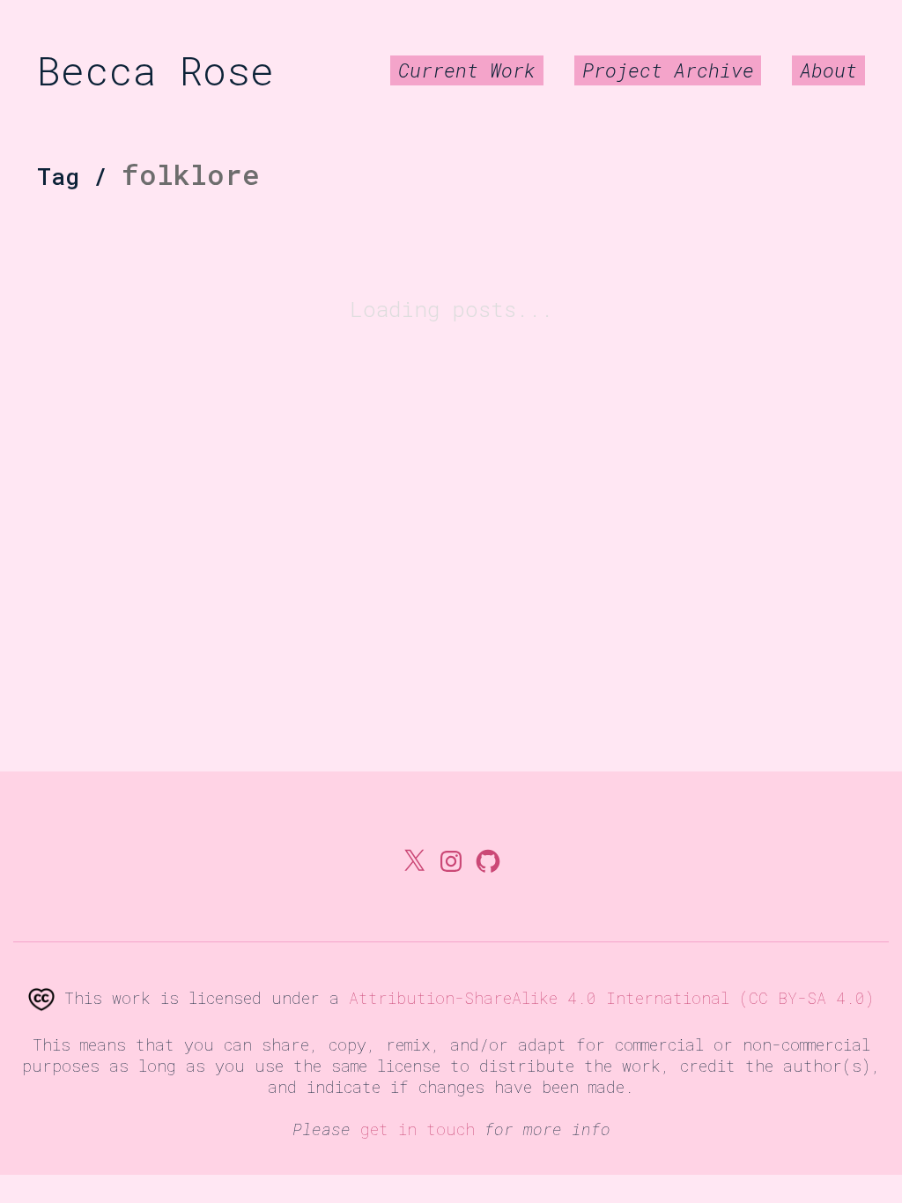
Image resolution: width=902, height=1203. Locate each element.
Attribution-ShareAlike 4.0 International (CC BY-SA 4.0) (612, 997)
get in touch (417, 1129)
